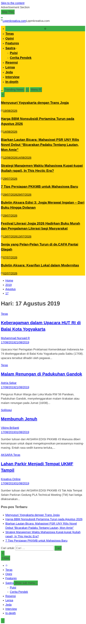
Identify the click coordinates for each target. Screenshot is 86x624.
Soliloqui (6, 410)
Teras (9, 33)
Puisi (14, 53)
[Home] (45, 28)
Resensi (11, 62)
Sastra (10, 48)
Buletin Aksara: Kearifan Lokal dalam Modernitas (40, 265)
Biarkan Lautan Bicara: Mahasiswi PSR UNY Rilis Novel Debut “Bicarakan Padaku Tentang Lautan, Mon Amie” (40, 144)
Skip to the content (12, 3)
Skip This (8, 11)
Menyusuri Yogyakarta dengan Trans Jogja (35, 102)
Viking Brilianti (10, 427)
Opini (9, 38)
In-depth (11, 82)
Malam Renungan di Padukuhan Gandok (41, 374)
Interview (12, 77)
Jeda (9, 72)
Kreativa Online (10, 479)
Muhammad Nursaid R (15, 338)
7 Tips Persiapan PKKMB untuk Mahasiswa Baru (39, 186)
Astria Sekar (9, 382)
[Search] (27, 89)
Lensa (10, 67)
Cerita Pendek (20, 57)
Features (12, 43)
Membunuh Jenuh (19, 418)
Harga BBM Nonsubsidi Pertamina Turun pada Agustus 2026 (43, 519)
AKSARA (7, 454)
